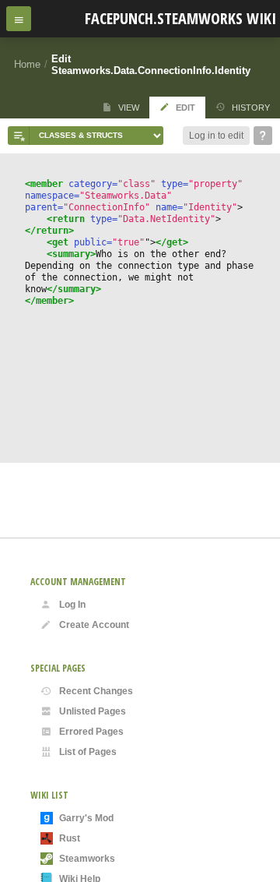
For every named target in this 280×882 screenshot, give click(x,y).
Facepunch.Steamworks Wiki (180, 18)
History (251, 107)
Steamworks (87, 858)
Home (27, 64)
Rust (69, 838)
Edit (185, 107)
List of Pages (88, 751)
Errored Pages (91, 731)
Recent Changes (96, 691)
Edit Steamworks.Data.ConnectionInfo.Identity (150, 64)
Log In (72, 604)
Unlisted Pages (92, 711)
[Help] (263, 135)
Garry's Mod (86, 818)
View (128, 107)
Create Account (94, 624)
